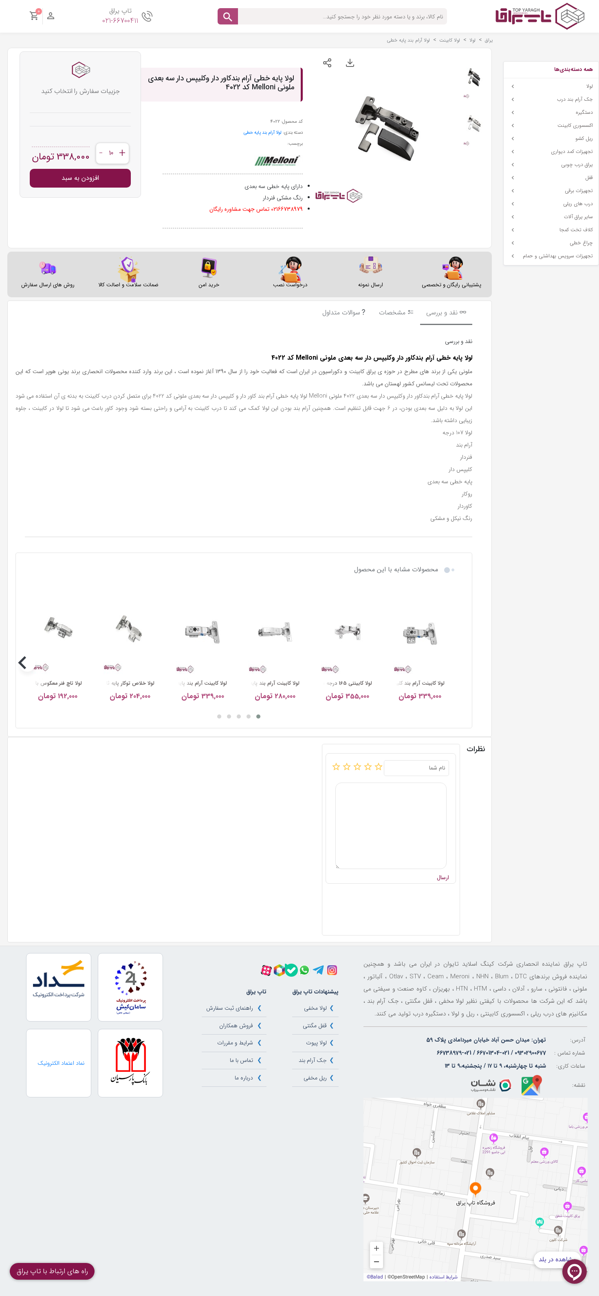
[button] (258, 716)
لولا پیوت (316, 1042)
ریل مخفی (315, 1077)
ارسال (443, 878)
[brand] (277, 160)
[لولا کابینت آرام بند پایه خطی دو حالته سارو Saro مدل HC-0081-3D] (275, 632)
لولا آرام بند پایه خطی (263, 132)
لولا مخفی (315, 1008)
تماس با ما (241, 1060)
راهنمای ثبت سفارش (229, 1008)
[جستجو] (228, 16)
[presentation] (450, 663)
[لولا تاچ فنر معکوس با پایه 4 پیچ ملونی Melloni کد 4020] (57, 632)
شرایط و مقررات (235, 1042)
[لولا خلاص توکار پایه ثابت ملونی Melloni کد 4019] (130, 632)
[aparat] (266, 970)
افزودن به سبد (80, 178)
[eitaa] (279, 970)
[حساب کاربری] (51, 17)
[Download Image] (350, 63)
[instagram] (332, 970)
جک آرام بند (313, 1060)
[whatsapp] (304, 970)
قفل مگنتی (315, 1025)
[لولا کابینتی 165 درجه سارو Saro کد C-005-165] (347, 632)
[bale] (291, 970)
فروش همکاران (236, 1025)
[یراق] (539, 15)
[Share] (327, 63)
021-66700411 (120, 21)
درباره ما (244, 1077)
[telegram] (318, 970)
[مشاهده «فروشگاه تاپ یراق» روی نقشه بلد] (475, 1189)
